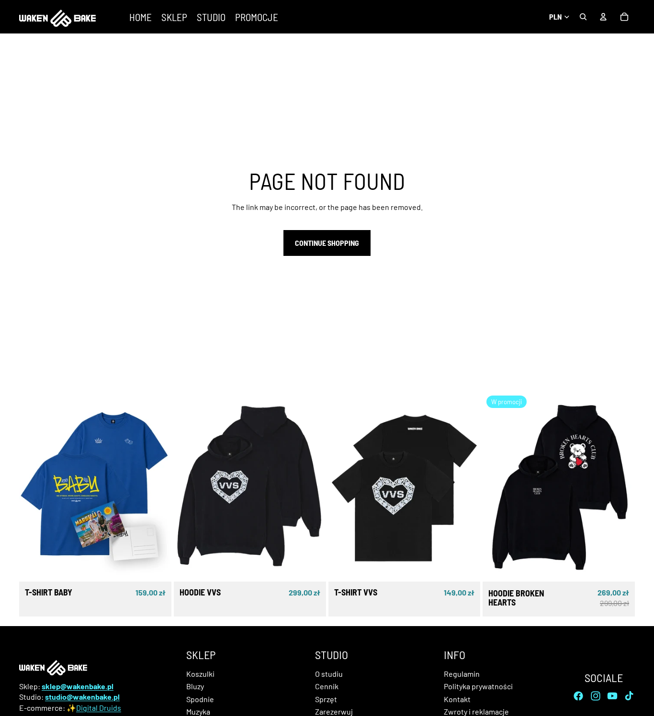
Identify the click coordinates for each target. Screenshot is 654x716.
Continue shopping (327, 242)
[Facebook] (578, 695)
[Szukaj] (583, 16)
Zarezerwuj (334, 711)
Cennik (326, 686)
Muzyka (198, 711)
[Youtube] (612, 695)
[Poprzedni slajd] (33, 486)
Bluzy (195, 686)
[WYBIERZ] (156, 566)
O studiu (329, 673)
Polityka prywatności (478, 686)
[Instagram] (595, 695)
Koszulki (200, 673)
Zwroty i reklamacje (476, 711)
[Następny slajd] (157, 486)
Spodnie (200, 698)
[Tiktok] (629, 695)
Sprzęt (326, 698)
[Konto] (603, 16)
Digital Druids (98, 707)
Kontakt (457, 698)
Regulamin (462, 673)
